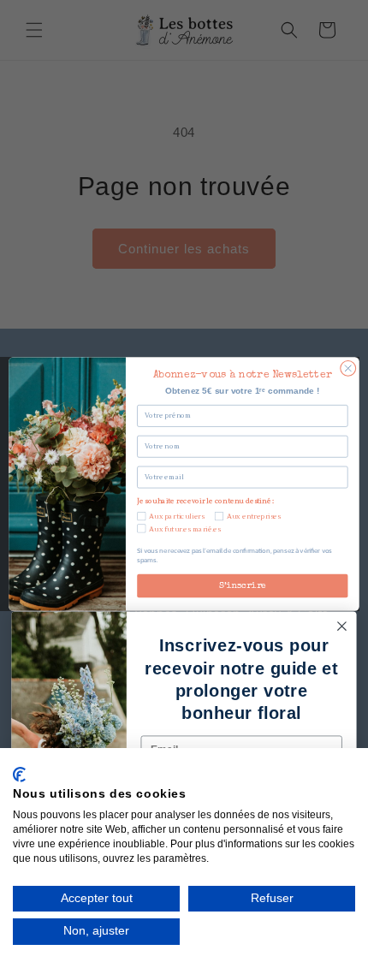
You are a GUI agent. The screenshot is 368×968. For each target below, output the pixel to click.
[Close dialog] (348, 368)
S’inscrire (242, 585)
